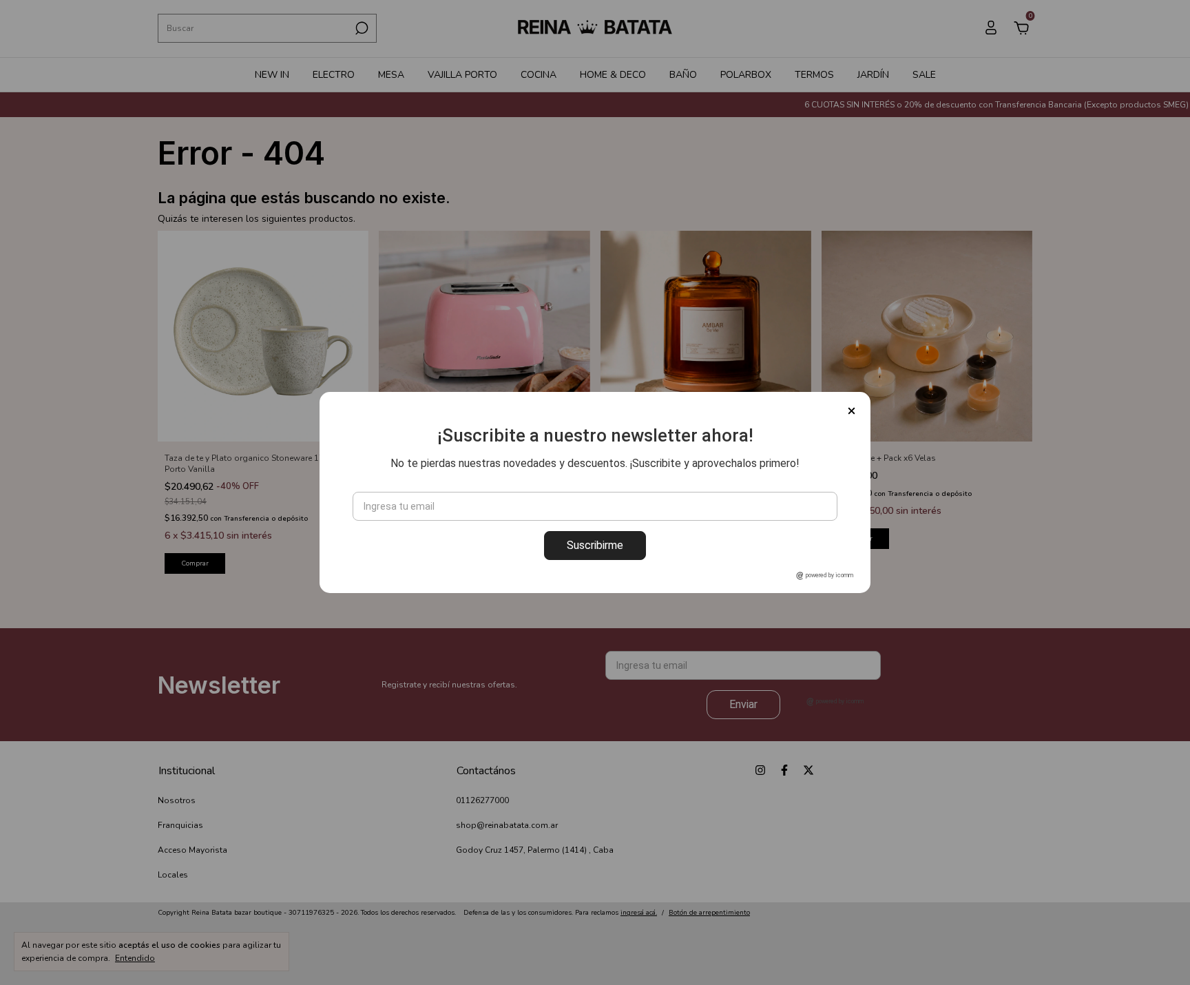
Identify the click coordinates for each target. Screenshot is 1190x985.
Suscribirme (595, 545)
